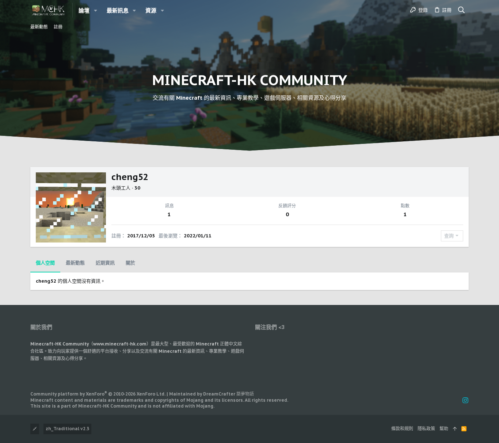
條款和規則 (402, 428)
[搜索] (461, 10)
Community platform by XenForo (97, 394)
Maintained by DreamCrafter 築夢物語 (211, 394)
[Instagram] (465, 400)
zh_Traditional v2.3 (67, 428)
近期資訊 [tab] (105, 263)
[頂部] (454, 429)
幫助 (443, 428)
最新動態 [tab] (75, 263)
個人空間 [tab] (45, 263)
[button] (95, 10)
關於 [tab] (130, 263)
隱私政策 (426, 428)
